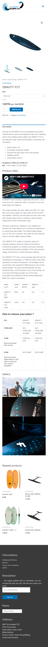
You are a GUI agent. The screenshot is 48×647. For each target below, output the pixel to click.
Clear (4, 99)
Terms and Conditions (10, 565)
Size (4, 92)
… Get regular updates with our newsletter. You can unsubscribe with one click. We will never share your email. (21, 583)
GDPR (4, 568)
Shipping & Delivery (9, 560)
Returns (5, 563)
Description (7, 127)
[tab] (24, 127)
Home (4, 79)
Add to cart (16, 109)
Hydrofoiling (12, 79)
